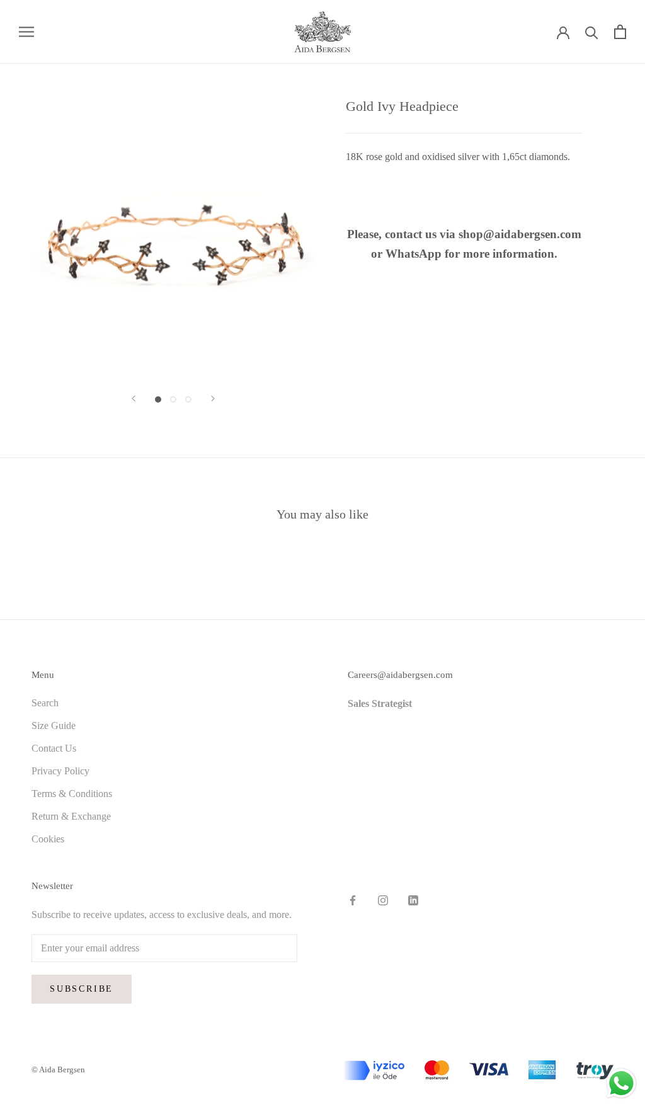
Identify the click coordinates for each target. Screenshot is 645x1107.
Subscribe (81, 989)
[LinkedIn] (413, 899)
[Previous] (133, 398)
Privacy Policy (60, 771)
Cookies (47, 839)
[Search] (591, 31)
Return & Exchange (71, 816)
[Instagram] (383, 899)
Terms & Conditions (71, 793)
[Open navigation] (26, 31)
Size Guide (53, 725)
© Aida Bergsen (58, 1069)
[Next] (213, 398)
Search (45, 702)
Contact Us (53, 748)
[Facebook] (353, 899)
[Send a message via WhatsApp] (621, 1083)
